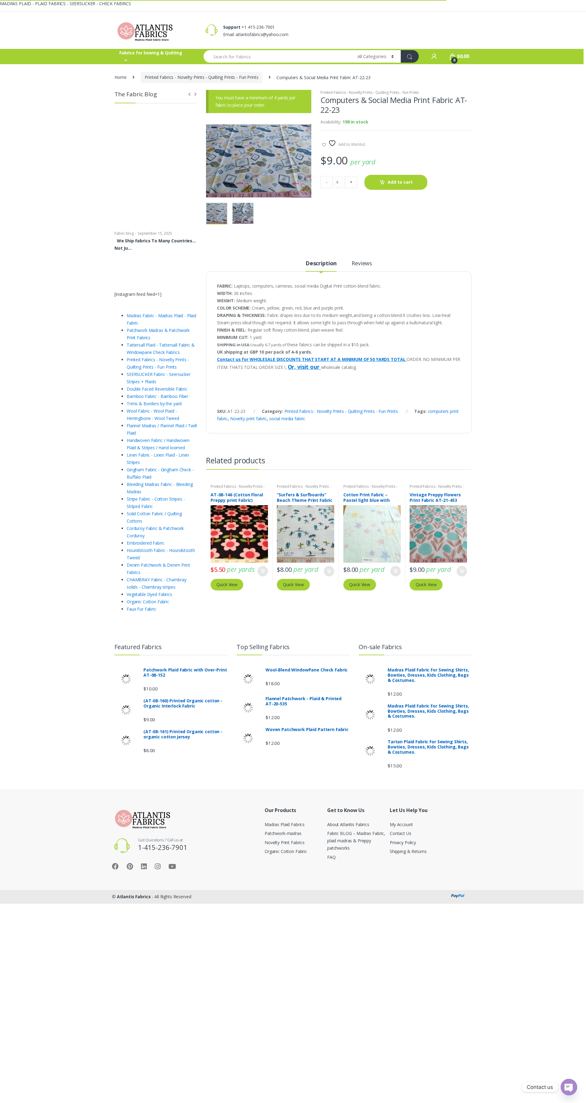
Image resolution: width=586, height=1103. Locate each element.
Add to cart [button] (262, 571)
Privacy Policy (403, 842)
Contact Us (400, 833)
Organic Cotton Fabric (286, 851)
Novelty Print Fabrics (285, 842)
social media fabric (287, 418)
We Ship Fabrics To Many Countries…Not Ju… (155, 244)
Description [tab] (321, 263)
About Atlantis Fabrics (348, 824)
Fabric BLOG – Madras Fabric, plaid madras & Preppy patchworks (356, 840)
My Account (401, 824)
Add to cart (400, 182)
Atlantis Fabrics (134, 896)
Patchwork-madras (283, 833)
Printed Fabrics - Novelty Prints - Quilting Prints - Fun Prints (201, 77)
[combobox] (277, 56)
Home (120, 77)
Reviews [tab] (362, 263)
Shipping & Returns (408, 851)
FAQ (331, 857)
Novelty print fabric (248, 418)
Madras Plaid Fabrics (285, 824)
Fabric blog (124, 233)
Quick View (226, 584)
